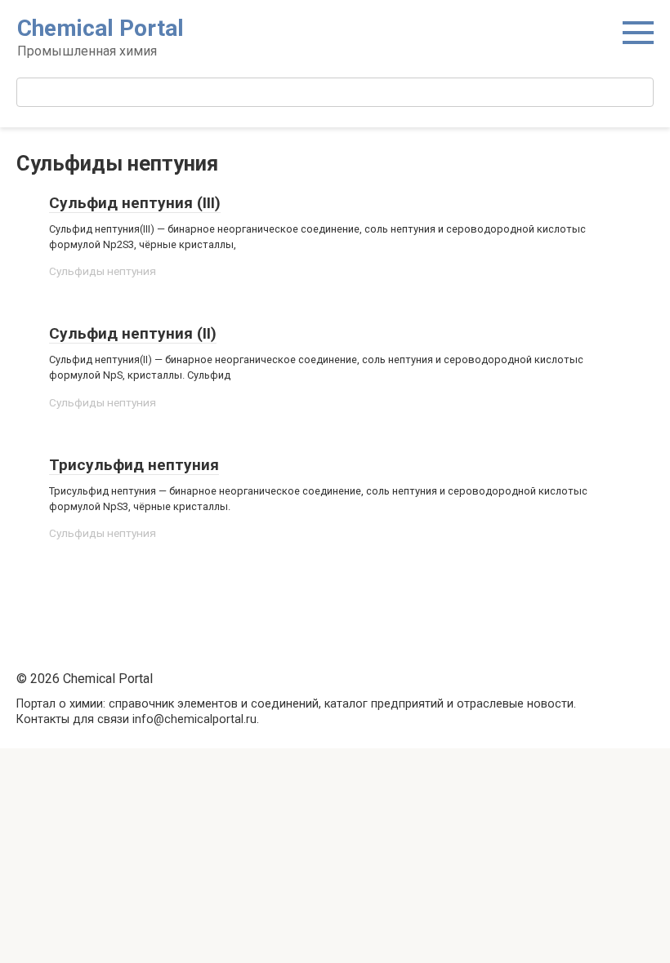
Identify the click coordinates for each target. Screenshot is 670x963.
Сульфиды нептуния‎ (102, 270)
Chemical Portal (100, 28)
